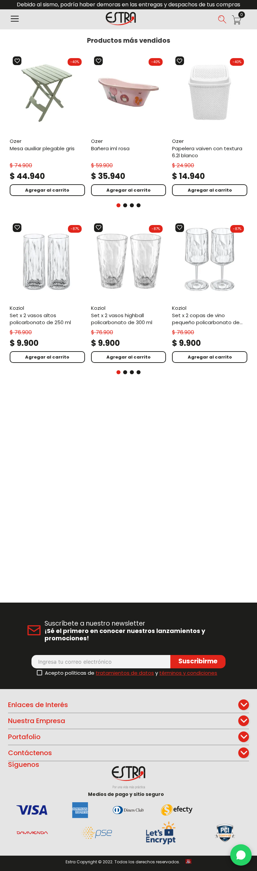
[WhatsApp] (241, 855)
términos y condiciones (188, 672)
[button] (15, 19)
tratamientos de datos (125, 672)
